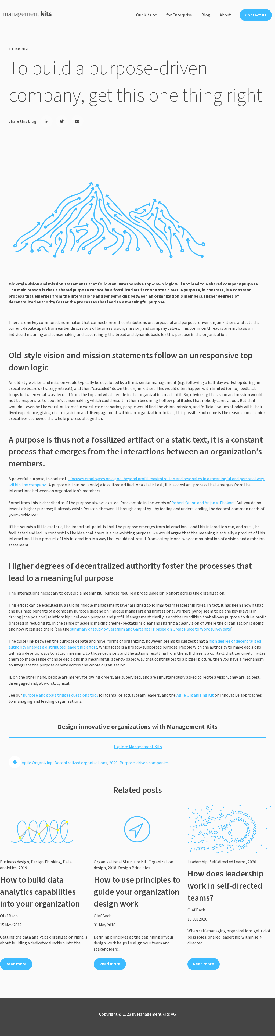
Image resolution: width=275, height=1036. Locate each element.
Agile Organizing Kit (195, 695)
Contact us (255, 15)
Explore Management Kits (138, 747)
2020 (113, 763)
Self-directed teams (227, 862)
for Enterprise (179, 15)
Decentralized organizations (81, 763)
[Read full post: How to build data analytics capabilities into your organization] (43, 829)
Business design (14, 862)
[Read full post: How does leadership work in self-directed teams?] (231, 829)
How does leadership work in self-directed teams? (225, 886)
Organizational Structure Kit (120, 862)
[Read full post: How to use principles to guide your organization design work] (137, 829)
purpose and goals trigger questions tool (60, 695)
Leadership (197, 862)
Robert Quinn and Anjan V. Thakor (202, 503)
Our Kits (143, 15)
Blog (205, 15)
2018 (112, 868)
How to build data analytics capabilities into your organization (40, 892)
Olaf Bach (9, 916)
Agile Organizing (37, 763)
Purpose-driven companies (144, 763)
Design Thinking (46, 862)
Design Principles (134, 868)
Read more (16, 964)
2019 (23, 868)
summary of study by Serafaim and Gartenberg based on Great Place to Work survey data (150, 629)
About (225, 15)
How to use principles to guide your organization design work (137, 892)
